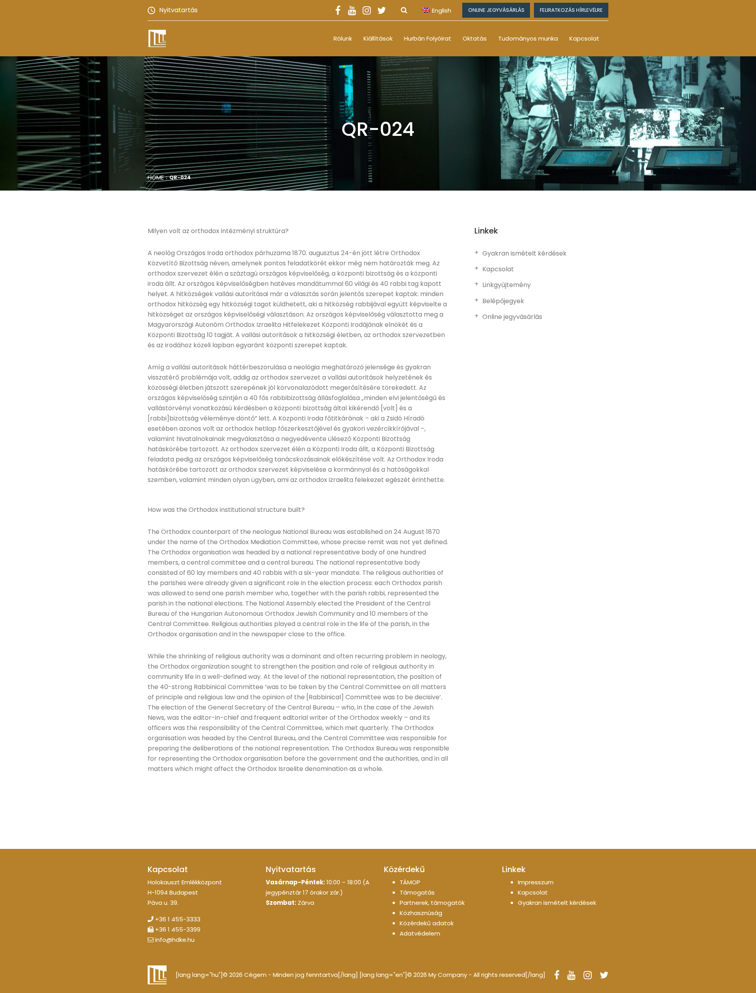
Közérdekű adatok (427, 923)
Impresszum (536, 882)
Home (156, 177)
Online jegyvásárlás (496, 10)
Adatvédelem (420, 933)
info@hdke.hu (175, 940)
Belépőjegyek (503, 301)
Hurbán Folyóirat (427, 38)
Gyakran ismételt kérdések (524, 253)
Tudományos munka (528, 38)
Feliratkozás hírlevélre (571, 10)
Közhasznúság (421, 913)
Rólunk (343, 38)
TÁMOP (410, 882)
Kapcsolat (584, 38)
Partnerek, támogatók (432, 903)
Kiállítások (378, 38)
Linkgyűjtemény (506, 285)
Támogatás (417, 892)
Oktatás (475, 38)
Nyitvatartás (178, 10)
